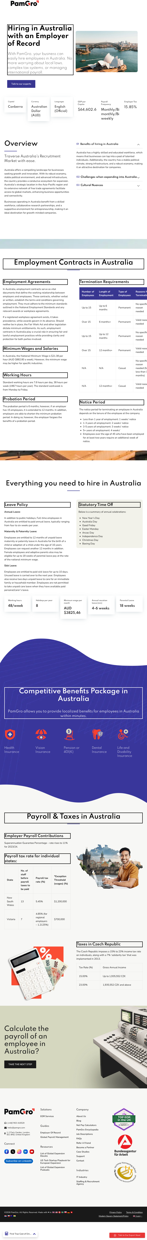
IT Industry (81, 1177)
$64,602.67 (88, 110)
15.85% (130, 107)
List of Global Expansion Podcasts (52, 1168)
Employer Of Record (50, 1132)
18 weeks (127, 606)
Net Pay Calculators (86, 1125)
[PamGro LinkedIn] (25, 1151)
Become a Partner (85, 1147)
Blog (78, 1120)
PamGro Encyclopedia (87, 1129)
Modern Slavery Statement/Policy (113, 1216)
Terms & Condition (134, 1212)
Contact (80, 1160)
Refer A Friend (83, 1143)
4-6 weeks (100, 608)
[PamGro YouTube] (32, 1151)
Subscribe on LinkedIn (19, 1161)
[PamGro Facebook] (6, 1151)
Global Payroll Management (54, 1137)
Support (80, 1156)
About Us (81, 1116)
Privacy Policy (116, 1212)
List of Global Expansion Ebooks (52, 1154)
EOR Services (47, 1116)
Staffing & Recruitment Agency (87, 1182)
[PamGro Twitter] (13, 1151)
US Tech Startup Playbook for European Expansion (55, 1161)
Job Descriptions (84, 1134)
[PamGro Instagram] (19, 1151)
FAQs (79, 1138)
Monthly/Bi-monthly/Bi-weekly (111, 114)
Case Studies (82, 1151)
